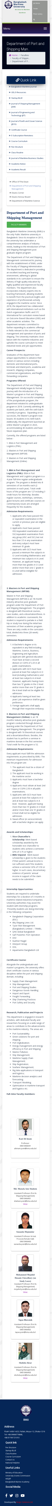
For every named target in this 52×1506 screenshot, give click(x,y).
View (25, 1204)
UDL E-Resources (18, 92)
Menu (6, 28)
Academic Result (18, 169)
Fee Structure (17, 147)
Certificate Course (19, 130)
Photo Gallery (37, 14)
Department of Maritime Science (26, 200)
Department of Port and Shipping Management (26, 187)
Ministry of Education (14, 1472)
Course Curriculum (19, 141)
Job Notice (36, 3)
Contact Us (9, 1459)
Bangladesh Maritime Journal (24, 86)
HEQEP (8, 1479)
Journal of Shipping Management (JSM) (25, 105)
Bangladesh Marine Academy (17, 1482)
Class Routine (17, 152)
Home (14, 55)
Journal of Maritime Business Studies (27, 158)
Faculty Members (19, 224)
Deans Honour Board (21, 197)
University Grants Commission (17, 1475)
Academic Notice (18, 164)
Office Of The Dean (20, 181)
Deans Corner (18, 192)
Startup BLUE (17, 98)
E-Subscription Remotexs (22, 135)
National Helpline (12, 1463)
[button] (34, 19)
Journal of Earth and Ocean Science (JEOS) (26, 122)
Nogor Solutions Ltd (24, 1502)
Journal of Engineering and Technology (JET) (23, 114)
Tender (35, 9)
